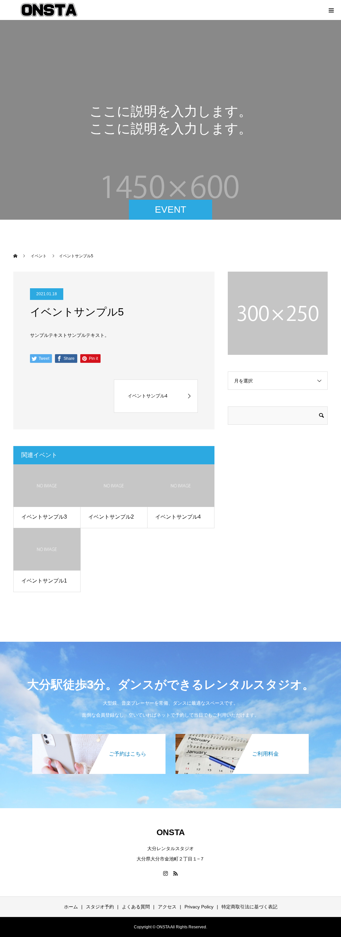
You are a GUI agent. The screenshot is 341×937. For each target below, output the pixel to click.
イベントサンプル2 (111, 517)
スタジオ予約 (100, 906)
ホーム (71, 906)
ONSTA (171, 832)
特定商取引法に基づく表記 (249, 906)
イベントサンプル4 (178, 517)
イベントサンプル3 (44, 517)
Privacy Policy (198, 906)
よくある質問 (136, 906)
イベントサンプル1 (44, 581)
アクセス (167, 906)
